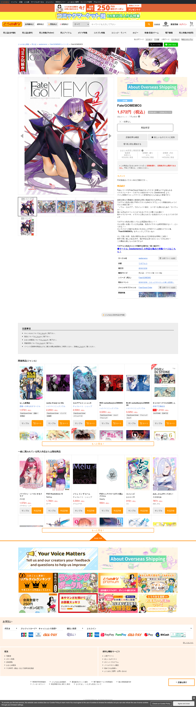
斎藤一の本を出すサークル (30, 406)
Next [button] (110, 136)
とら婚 (26, 2)
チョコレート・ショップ (82, 406)
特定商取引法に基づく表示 (60, 684)
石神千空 (165, 413)
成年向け (40, 24)
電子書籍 (169, 32)
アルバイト (98, 2)
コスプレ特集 (99, 32)
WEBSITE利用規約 (39, 682)
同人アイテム (66, 32)
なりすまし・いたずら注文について (88, 684)
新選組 (22, 416)
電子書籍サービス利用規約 (103, 682)
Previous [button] (22, 136)
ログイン (183, 24)
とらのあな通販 (23, 44)
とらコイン (50, 2)
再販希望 (145, 127)
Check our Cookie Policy (161, 703)
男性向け (53, 24)
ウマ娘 (156, 39)
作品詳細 (37, 510)
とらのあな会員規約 (59, 682)
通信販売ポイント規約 (80, 682)
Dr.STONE (156, 413)
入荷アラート (168, 258)
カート (39, 423)
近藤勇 (49, 416)
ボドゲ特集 (82, 32)
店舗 (20, 2)
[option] (66, 136)
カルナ (115, 415)
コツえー (149, 39)
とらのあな (5, 2)
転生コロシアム (187, 39)
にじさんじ (175, 39)
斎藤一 (36, 413)
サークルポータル (37, 2)
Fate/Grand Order (26, 413)
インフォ (14, 2)
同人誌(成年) (27, 32)
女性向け (64, 24)
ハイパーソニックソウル (55, 406)
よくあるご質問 (73, 2)
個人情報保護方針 (124, 682)
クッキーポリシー (38, 684)
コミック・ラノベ (118, 32)
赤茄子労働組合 (159, 406)
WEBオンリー (60, 2)
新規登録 (174, 24)
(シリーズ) (59, 44)
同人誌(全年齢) (9, 32)
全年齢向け (29, 24)
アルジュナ (103, 418)
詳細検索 (157, 24)
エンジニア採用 (86, 2)
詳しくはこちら (188, 642)
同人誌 (34, 44)
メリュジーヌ (78, 416)
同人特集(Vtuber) (46, 32)
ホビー (135, 32)
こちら (42, 333)
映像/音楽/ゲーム (152, 32)
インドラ (63, 413)
